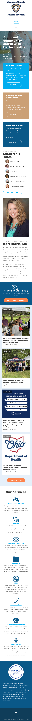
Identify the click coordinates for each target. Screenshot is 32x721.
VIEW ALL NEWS (16, 480)
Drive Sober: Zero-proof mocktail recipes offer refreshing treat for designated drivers (15, 340)
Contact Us (16, 23)
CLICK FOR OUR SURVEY (16, 300)
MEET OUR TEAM (13, 192)
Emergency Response (16, 543)
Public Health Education (16, 624)
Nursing (16, 523)
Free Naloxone (16, 644)
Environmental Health (16, 504)
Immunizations (16, 605)
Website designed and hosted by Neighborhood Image (16, 719)
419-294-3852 (16, 21)
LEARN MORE (13, 84)
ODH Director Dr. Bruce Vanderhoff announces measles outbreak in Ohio (15, 467)
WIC (16, 583)
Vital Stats (16, 563)
